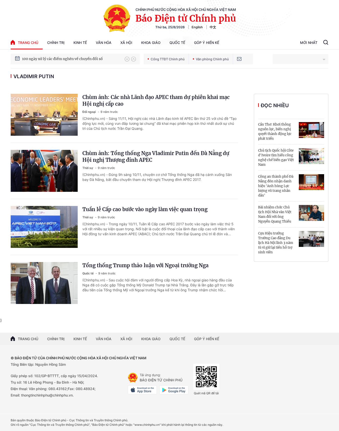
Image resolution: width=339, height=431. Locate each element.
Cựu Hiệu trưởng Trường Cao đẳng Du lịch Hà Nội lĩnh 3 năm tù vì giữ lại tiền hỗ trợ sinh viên (275, 242)
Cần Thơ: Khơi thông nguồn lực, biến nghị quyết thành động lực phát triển (275, 131)
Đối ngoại (89, 112)
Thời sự (88, 168)
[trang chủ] (133, 378)
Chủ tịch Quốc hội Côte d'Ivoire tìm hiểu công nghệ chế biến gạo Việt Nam (276, 157)
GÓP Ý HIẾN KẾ (206, 339)
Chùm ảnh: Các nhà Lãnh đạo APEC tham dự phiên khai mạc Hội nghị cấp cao (156, 100)
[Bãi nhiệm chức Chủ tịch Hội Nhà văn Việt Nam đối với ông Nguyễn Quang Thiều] (311, 213)
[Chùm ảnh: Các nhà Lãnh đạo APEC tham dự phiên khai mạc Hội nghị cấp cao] (44, 115)
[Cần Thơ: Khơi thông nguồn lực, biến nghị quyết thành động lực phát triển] (311, 130)
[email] (239, 59)
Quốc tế (177, 42)
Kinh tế (80, 42)
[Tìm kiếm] (325, 43)
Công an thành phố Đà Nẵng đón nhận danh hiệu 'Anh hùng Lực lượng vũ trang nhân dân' (275, 186)
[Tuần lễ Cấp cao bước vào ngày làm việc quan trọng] (44, 227)
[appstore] (142, 389)
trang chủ (28, 42)
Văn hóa (103, 42)
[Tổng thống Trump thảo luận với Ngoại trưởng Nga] (44, 283)
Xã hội (126, 42)
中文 (213, 27)
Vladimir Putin (33, 76)
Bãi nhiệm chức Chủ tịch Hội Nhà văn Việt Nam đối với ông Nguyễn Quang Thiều (274, 214)
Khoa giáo (151, 42)
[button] (127, 59)
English (197, 27)
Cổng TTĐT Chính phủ (168, 59)
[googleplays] (173, 389)
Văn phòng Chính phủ (212, 59)
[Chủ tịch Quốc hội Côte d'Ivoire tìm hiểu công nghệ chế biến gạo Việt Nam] (311, 156)
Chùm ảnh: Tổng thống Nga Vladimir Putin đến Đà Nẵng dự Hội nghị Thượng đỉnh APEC (155, 156)
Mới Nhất (308, 42)
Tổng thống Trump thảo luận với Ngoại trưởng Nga (145, 265)
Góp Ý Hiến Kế (206, 42)
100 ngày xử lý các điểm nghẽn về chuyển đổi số (62, 59)
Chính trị (56, 42)
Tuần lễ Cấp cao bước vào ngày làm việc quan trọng (144, 209)
